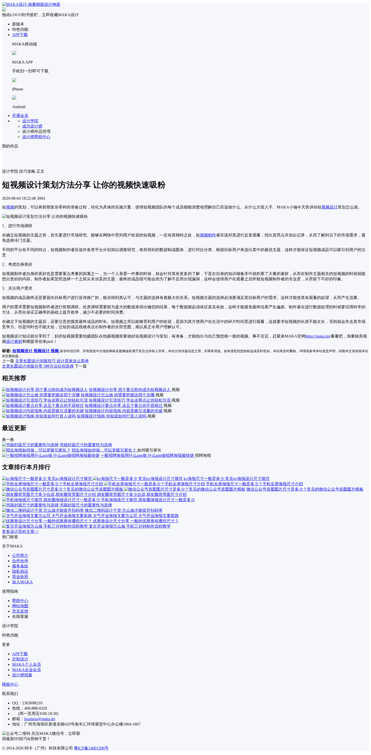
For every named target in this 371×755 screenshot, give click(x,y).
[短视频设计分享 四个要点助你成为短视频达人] (45, 389)
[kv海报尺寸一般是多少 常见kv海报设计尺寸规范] (92, 478)
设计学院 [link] (10, 171)
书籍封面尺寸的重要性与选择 (86, 445)
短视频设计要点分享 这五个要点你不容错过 (124, 405)
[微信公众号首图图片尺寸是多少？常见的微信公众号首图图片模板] (123, 489)
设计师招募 (22, 675)
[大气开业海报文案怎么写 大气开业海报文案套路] (47, 516)
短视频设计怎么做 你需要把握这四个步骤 (118, 395)
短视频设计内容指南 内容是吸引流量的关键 (124, 411)
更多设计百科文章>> (20, 531)
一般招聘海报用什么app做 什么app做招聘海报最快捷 (147, 455)
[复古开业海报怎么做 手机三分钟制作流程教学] (45, 526)
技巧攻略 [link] (27, 171)
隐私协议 (20, 571)
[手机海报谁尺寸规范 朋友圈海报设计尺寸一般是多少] (51, 500)
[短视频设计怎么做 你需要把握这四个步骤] (41, 395)
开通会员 (20, 115)
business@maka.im (39, 719)
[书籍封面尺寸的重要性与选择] (30, 445)
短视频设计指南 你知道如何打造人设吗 (112, 416)
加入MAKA (22, 582)
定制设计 (20, 659)
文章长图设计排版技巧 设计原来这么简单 (52, 361)
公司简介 (20, 555)
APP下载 (20, 35)
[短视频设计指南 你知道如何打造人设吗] (39, 416)
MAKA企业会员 (26, 670)
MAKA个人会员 (26, 664)
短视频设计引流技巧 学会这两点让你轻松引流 (130, 400)
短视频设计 (23, 351)
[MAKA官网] (31, 4)
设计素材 (14, 341)
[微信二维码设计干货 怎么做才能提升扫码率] (43, 510)
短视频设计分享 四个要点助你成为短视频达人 (130, 389)
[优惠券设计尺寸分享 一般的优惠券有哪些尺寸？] (47, 521)
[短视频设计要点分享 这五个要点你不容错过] (43, 405)
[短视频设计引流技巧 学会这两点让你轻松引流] (45, 400)
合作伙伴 (20, 561)
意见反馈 (20, 611)
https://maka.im (317, 336)
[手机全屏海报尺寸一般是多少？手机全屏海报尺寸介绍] (103, 484)
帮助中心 (20, 600)
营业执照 (20, 577)
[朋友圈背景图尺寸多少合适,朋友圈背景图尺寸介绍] (49, 494)
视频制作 (208, 235)
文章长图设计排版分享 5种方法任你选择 (38, 366)
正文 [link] (40, 171)
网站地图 (20, 606)
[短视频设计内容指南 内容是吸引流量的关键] (43, 411)
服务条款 (20, 566)
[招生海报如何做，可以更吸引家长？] (36, 450)
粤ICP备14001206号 (91, 748)
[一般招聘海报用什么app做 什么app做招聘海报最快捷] (50, 455)
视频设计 (330, 207)
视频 (10, 207)
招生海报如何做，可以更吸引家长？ (104, 450)
